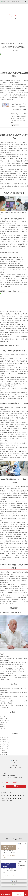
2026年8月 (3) (4, 737)
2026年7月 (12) (4, 739)
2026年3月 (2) (4, 748)
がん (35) (2, 716)
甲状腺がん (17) (4, 726)
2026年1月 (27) (4, 752)
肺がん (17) (3, 728)
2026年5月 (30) (4, 744)
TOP (26, 894)
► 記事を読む (15, 125)
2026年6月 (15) (4, 742)
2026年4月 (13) (4, 746)
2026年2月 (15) (4, 750)
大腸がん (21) (3, 718)
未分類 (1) (2, 724)
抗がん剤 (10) (3, 722)
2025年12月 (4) (4, 754)
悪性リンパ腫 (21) (4, 720)
